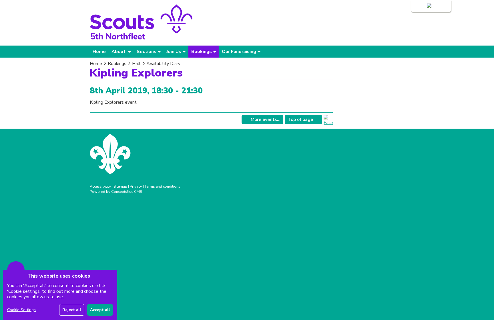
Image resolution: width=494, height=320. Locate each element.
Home (99, 51)
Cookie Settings (21, 310)
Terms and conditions (162, 186)
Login (420, 6)
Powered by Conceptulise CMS (116, 191)
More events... (265, 119)
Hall (136, 63)
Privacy (136, 186)
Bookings (117, 63)
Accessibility (100, 186)
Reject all (71, 310)
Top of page (300, 119)
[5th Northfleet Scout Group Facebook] (328, 122)
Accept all (100, 310)
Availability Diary (163, 63)
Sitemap (120, 186)
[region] (60, 295)
